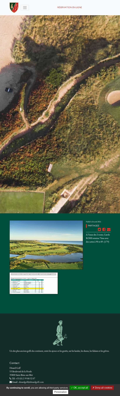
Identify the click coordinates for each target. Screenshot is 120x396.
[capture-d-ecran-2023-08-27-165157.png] (34, 283)
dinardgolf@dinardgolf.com (31, 382)
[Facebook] (104, 230)
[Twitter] (99, 230)
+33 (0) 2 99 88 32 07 (25, 378)
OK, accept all (80, 387)
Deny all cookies (103, 387)
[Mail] (108, 230)
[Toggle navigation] (25, 8)
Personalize (60, 392)
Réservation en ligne (70, 7)
